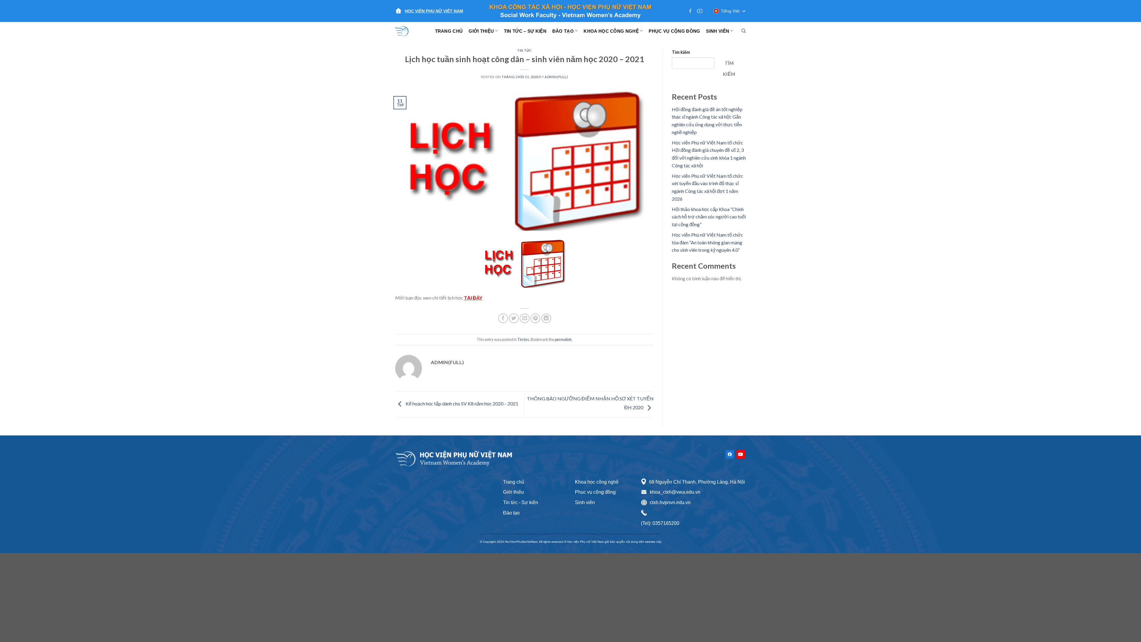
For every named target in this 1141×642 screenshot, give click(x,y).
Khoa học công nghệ (597, 481)
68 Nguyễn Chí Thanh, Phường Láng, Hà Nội (697, 481)
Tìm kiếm (681, 52)
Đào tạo (511, 512)
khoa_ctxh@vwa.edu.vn (675, 492)
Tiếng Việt (730, 11)
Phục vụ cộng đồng (595, 492)
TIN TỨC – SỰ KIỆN (525, 31)
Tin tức (524, 50)
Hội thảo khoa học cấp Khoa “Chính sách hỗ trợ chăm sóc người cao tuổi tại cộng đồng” (709, 216)
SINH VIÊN (717, 31)
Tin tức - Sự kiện (520, 502)
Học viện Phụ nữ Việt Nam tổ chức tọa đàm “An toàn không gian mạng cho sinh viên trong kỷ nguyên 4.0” (707, 242)
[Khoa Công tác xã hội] (405, 31)
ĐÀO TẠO (563, 31)
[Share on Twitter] (514, 318)
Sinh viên (585, 502)
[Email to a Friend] (524, 318)
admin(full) (556, 77)
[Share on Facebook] (503, 318)
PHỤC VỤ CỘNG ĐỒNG (674, 31)
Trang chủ (513, 481)
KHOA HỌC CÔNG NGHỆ (611, 31)
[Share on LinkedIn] (546, 318)
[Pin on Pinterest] (535, 318)
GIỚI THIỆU (481, 31)
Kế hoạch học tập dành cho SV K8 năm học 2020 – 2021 (461, 403)
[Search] (743, 31)
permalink (563, 339)
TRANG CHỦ (449, 31)
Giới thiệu (513, 492)
